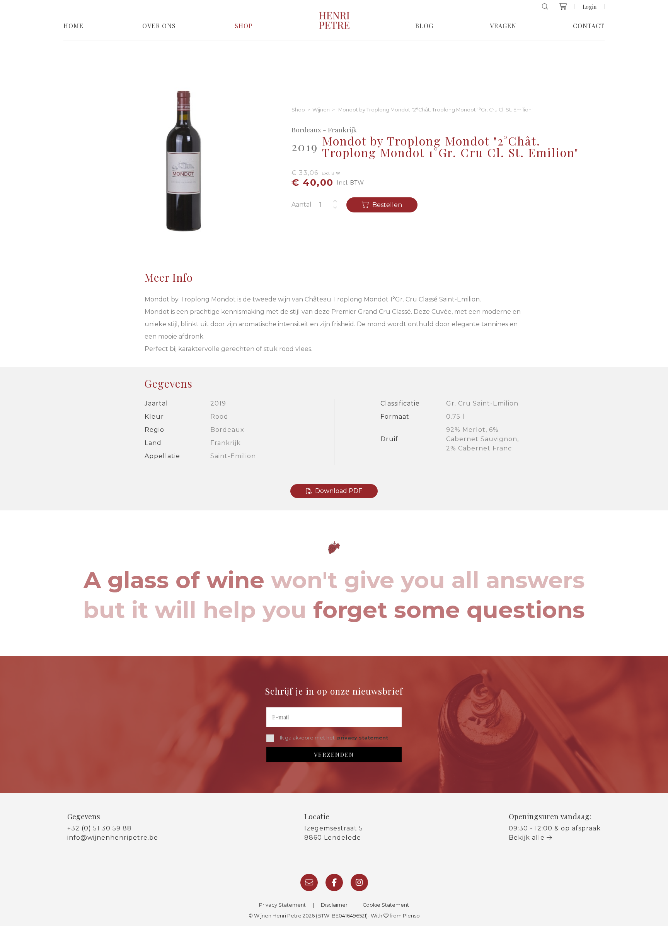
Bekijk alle (528, 837)
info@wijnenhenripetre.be (112, 837)
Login (589, 6)
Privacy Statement (282, 905)
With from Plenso (395, 916)
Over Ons (159, 26)
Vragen (503, 26)
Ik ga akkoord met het (334, 738)
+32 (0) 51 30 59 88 (99, 828)
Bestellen (386, 205)
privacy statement (362, 738)
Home (73, 26)
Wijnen (321, 110)
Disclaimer (334, 905)
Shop (244, 26)
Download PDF (338, 491)
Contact (589, 26)
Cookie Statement (386, 905)
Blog (424, 26)
